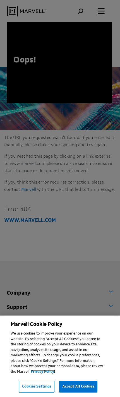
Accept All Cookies (78, 386)
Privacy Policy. (43, 372)
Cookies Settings (36, 386)
